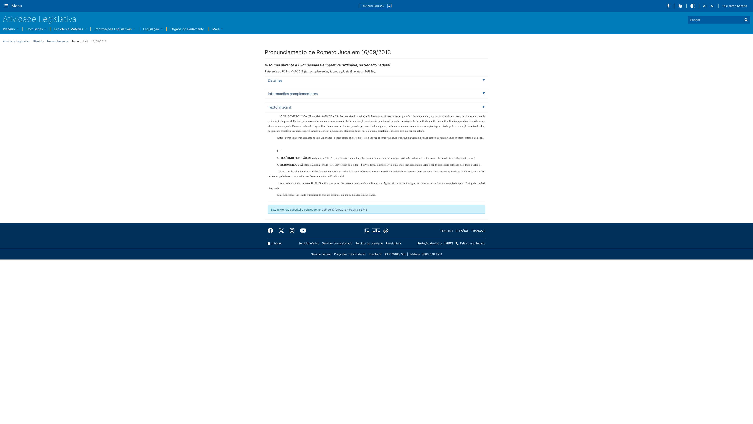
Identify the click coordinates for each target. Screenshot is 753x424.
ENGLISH (446, 230)
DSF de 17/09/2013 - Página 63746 (344, 209)
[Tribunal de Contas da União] (385, 230)
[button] (668, 6)
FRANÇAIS (478, 230)
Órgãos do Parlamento (187, 29)
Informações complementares (293, 94)
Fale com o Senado (734, 5)
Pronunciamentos (57, 41)
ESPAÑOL (462, 230)
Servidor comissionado (337, 243)
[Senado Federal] (375, 6)
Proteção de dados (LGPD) (435, 243)
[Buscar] (746, 19)
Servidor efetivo (308, 243)
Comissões (35, 29)
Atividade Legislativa (39, 19)
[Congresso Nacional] (375, 230)
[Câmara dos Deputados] (367, 230)
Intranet (276, 243)
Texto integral (279, 107)
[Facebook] (272, 231)
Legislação (151, 29)
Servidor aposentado (369, 243)
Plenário (9, 29)
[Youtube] (301, 231)
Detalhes (275, 80)
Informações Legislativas (114, 29)
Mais (216, 29)
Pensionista (393, 243)
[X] (281, 231)
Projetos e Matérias (69, 29)
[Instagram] (292, 231)
